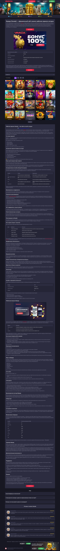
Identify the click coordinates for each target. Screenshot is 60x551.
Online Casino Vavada (12, 196)
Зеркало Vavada (30, 29)
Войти (38, 1)
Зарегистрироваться (32, 1)
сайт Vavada (25, 321)
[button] (1, 9)
